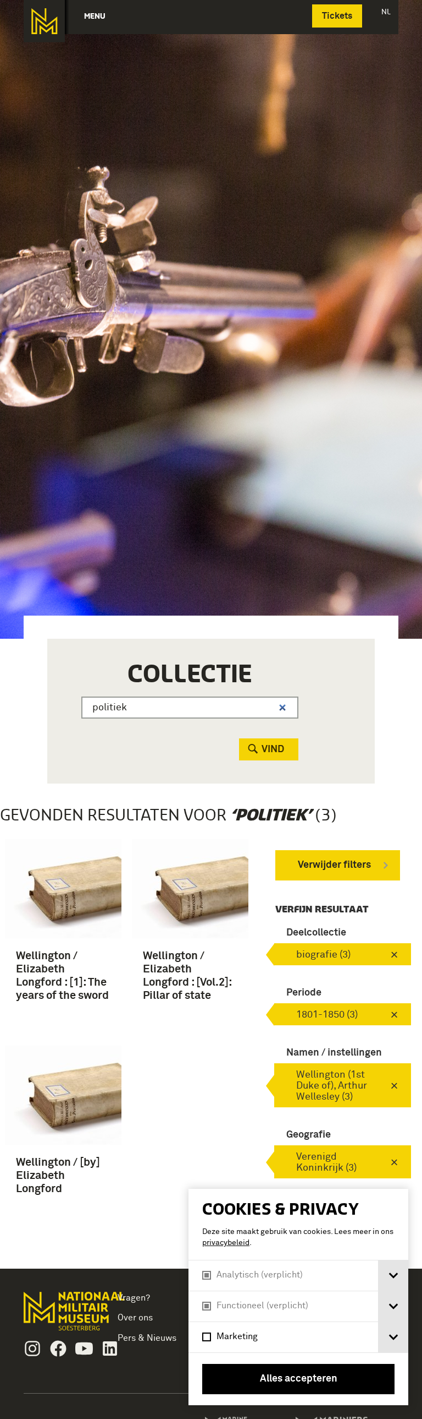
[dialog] (298, 1297)
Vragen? (134, 1297)
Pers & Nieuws (147, 1338)
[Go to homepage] (59, 1316)
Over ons (135, 1317)
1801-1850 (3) (327, 1015)
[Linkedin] (110, 1348)
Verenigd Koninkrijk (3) (326, 1162)
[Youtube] (84, 1348)
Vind (273, 749)
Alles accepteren (298, 1379)
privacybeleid (225, 1243)
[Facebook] (58, 1348)
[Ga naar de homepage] (44, 21)
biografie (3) (323, 955)
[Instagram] (32, 1348)
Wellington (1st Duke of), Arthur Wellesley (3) (331, 1086)
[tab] (393, 1275)
